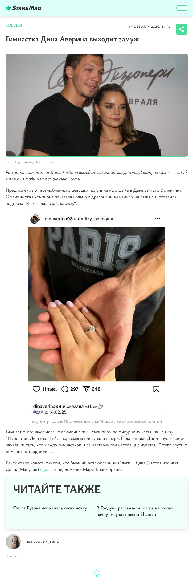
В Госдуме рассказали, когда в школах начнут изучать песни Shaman (134, 510)
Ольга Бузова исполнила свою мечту (50, 507)
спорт (19, 556)
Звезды (14, 25)
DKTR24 (24, 7)
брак (9, 556)
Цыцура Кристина (42, 542)
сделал (47, 469)
